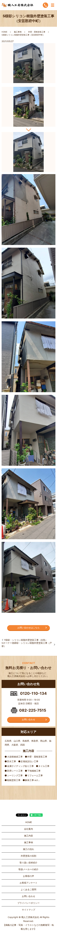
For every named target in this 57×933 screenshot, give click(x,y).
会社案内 (28, 829)
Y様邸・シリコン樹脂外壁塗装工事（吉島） (26, 640)
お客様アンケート (28, 882)
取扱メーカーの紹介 (28, 869)
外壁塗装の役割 (28, 855)
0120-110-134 (33, 693)
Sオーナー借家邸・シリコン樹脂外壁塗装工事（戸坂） (27, 644)
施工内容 (28, 835)
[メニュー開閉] (52, 5)
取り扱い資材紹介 (28, 862)
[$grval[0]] (28, 107)
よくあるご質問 (28, 889)
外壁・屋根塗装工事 (36, 32)
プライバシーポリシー (28, 903)
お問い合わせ (28, 719)
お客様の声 (28, 876)
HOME (4, 32)
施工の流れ (28, 849)
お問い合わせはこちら (28, 627)
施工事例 (18, 32)
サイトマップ (28, 909)
